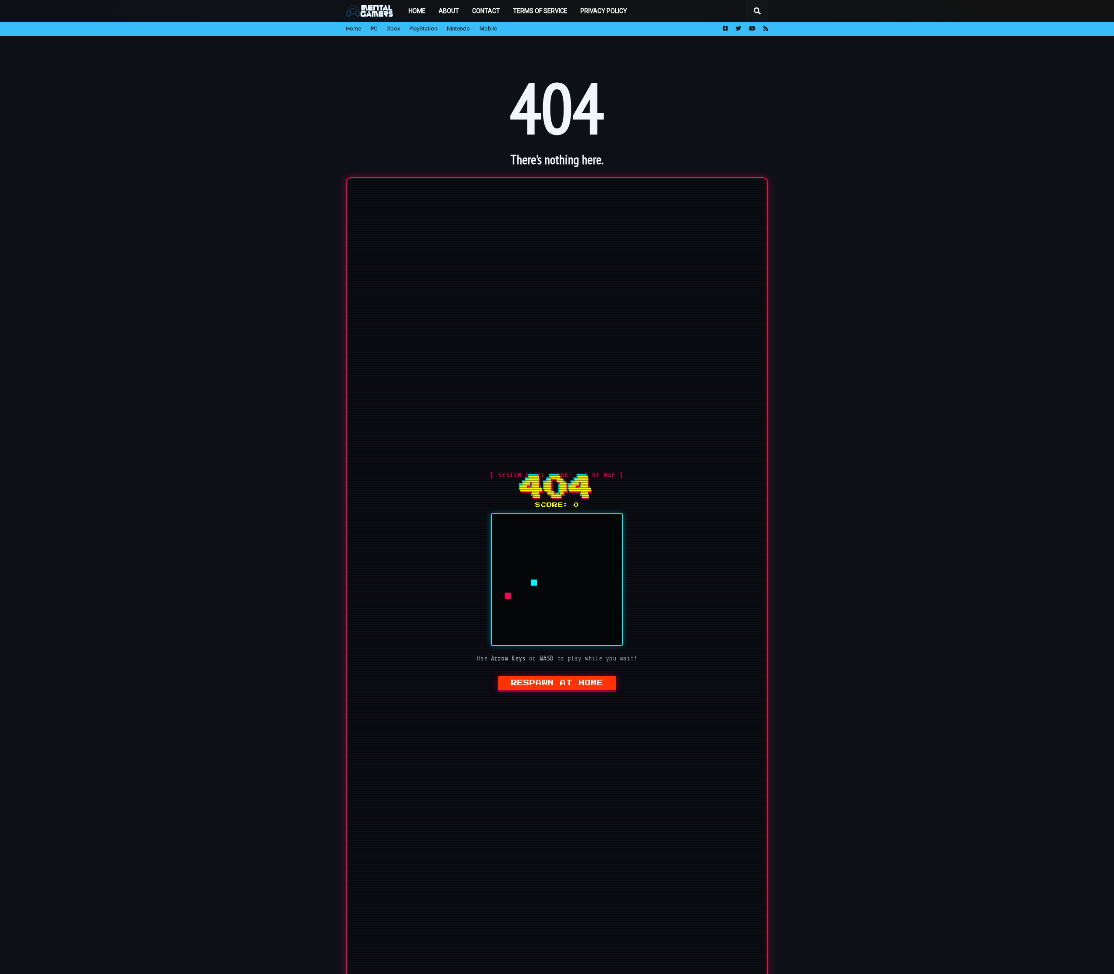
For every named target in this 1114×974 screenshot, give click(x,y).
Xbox (393, 28)
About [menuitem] (449, 10)
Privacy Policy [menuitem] (603, 10)
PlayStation (423, 28)
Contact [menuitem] (486, 10)
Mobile (488, 28)
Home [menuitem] (417, 10)
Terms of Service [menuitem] (540, 10)
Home (353, 28)
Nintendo (458, 28)
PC (374, 28)
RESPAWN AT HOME (557, 683)
